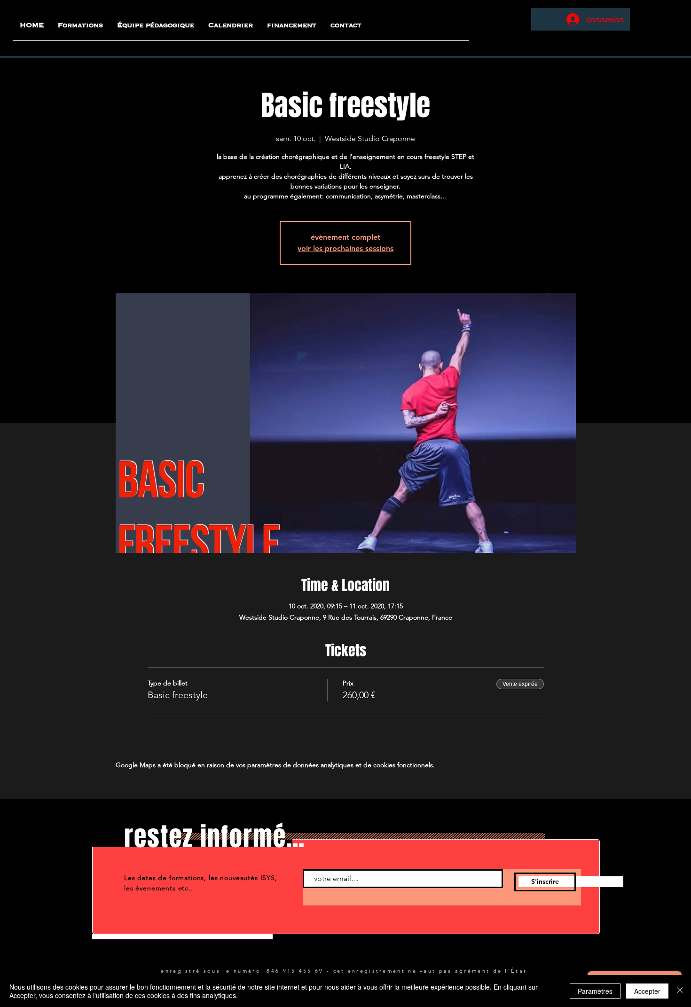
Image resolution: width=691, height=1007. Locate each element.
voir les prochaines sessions (345, 248)
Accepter (647, 991)
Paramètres (595, 991)
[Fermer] (679, 991)
